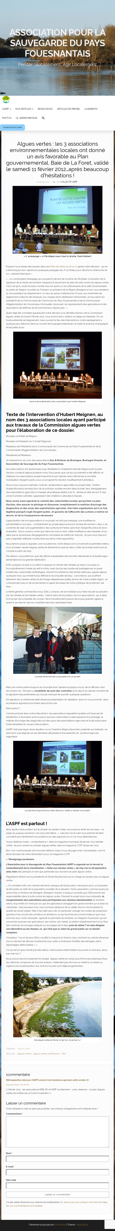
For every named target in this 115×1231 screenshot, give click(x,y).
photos (6, 118)
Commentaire (14, 1113)
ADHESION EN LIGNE (12, 127)
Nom (9, 1153)
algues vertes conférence (46, 1053)
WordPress (60, 1224)
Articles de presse (68, 109)
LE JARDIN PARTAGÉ (26, 118)
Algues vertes (24, 1048)
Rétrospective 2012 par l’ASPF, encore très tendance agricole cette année (45, 1080)
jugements (90, 109)
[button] (43, 118)
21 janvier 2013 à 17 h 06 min (17, 1085)
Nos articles (23, 109)
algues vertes (24, 1053)
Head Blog (82, 1224)
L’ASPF (5, 109)
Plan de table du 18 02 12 (64, 266)
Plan (63, 1053)
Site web (11, 1180)
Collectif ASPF (68, 182)
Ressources (45, 109)
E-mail (10, 1166)
